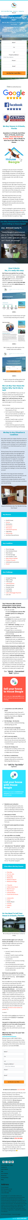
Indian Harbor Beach (12, 887)
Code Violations (10, 583)
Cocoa (8, 900)
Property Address (14, 55)
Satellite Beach (11, 892)
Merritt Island (10, 889)
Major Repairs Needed (12, 558)
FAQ (2, 1171)
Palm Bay (9, 872)
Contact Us (21, 11)
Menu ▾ (14, 13)
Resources (4, 1175)
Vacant (8, 564)
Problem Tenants (10, 560)
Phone (14, 60)
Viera (8, 907)
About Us (15, 11)
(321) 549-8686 (21, 1089)
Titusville (9, 885)
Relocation (9, 528)
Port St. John (10, 874)
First (14, 47)
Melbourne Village (12, 881)
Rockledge (10, 876)
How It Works (4, 1169)
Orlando (9, 904)
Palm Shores (10, 891)
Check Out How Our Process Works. (13, 138)
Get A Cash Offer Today (6, 11)
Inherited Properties (11, 529)
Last (14, 52)
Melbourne (10, 878)
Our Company (4, 1173)
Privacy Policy (4, 1177)
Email (14, 66)
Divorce (8, 522)
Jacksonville (10, 898)
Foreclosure (9, 526)
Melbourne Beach (11, 879)
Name (14, 42)
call (22, 210)
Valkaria (9, 905)
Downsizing (9, 533)
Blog (2, 1179)
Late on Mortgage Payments (13, 593)
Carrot (18, 1214)
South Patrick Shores (12, 894)
